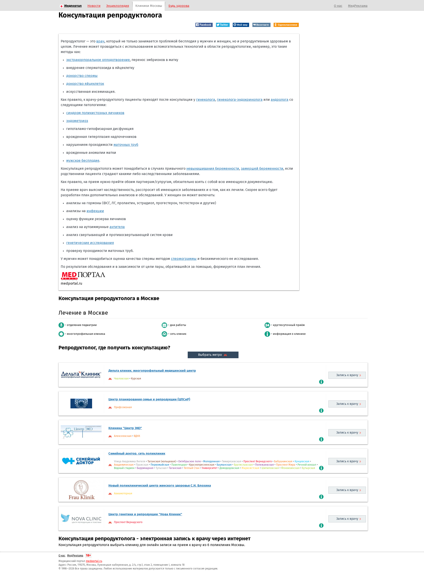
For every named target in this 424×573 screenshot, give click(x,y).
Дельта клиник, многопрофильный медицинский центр (152, 370)
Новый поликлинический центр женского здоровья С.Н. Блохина (159, 485)
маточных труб (126, 145)
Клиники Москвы (148, 6)
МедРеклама (357, 6)
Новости (93, 6)
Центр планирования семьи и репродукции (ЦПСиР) (149, 399)
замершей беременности (262, 168)
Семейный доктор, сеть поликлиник (136, 453)
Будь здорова (178, 6)
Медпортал (73, 6)
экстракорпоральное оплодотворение (98, 60)
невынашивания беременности (212, 168)
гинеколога (205, 99)
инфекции (95, 211)
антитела (117, 227)
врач (100, 41)
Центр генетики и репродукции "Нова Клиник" (145, 514)
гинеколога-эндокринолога (240, 99)
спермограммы (184, 259)
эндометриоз (77, 121)
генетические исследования (90, 243)
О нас (338, 6)
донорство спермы (82, 76)
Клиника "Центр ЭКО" (125, 428)
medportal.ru (94, 561)
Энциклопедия (117, 6)
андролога (279, 99)
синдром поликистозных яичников (95, 113)
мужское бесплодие (82, 160)
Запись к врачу (347, 375)
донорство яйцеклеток (85, 84)
